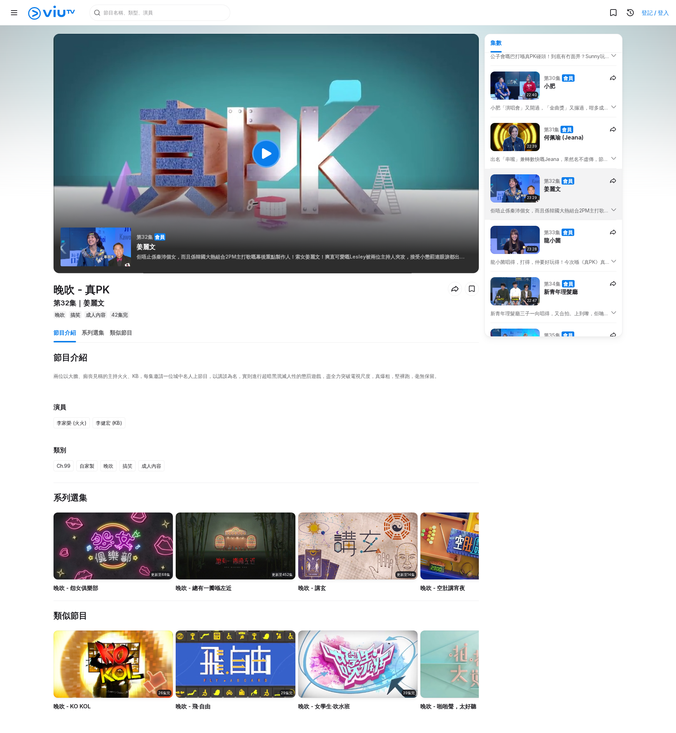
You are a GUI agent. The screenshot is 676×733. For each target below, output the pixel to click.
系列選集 (93, 332)
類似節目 (121, 332)
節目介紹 (65, 332)
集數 (496, 42)
